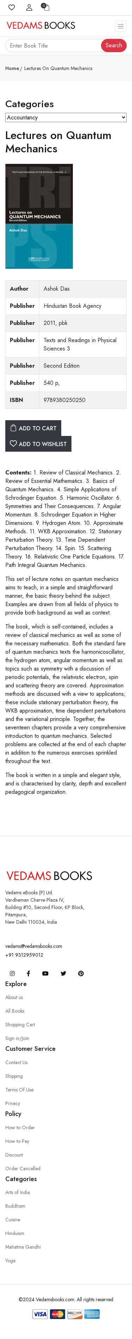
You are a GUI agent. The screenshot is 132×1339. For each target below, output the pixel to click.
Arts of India (17, 1192)
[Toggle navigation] (120, 26)
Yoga (10, 1260)
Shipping (14, 1076)
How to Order (20, 1127)
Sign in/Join (17, 1038)
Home (12, 68)
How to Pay (17, 1141)
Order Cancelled (22, 1168)
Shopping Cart (20, 1024)
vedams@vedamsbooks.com (33, 946)
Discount (14, 1154)
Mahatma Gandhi (23, 1246)
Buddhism (15, 1205)
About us (14, 997)
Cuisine (12, 1219)
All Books (14, 1010)
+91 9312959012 (24, 954)
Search (114, 45)
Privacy (12, 1103)
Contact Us (16, 1062)
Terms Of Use (19, 1089)
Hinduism (14, 1233)
